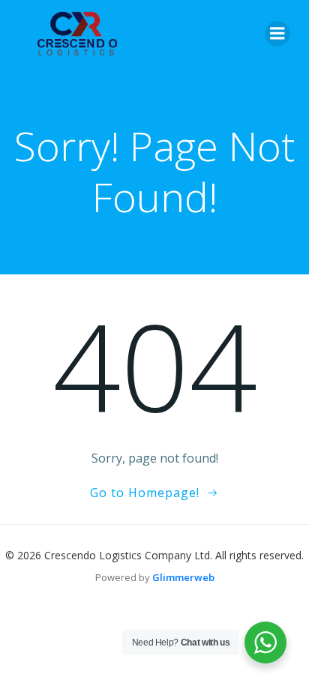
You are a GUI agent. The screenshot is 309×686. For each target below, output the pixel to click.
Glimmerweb (183, 577)
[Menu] (277, 33)
